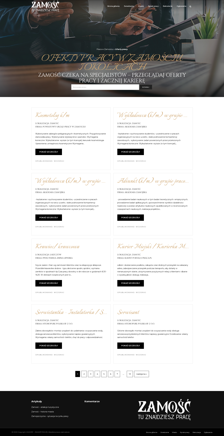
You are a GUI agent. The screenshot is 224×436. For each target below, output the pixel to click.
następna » (141, 374)
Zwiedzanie (129, 6)
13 (130, 374)
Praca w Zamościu (105, 49)
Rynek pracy (153, 6)
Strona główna (113, 6)
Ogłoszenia (181, 6)
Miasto (141, 6)
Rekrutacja (167, 6)
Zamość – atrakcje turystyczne (45, 407)
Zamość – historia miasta (42, 412)
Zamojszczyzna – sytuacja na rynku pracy (49, 416)
